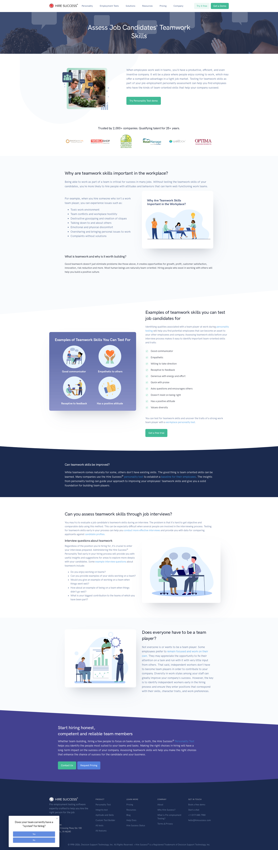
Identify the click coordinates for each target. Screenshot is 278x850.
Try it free (202, 5)
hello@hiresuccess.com (199, 820)
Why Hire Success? (166, 810)
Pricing (163, 5)
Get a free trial (156, 432)
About (160, 804)
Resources (147, 5)
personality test (133, 476)
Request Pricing (88, 765)
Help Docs (131, 820)
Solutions (130, 5)
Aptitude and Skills (105, 815)
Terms (160, 823)
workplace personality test (180, 422)
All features (101, 830)
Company (178, 5)
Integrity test (102, 810)
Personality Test (184, 741)
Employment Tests (109, 5)
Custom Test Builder (105, 820)
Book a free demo (196, 804)
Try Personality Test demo (143, 100)
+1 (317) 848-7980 (196, 815)
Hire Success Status (135, 825)
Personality (87, 5)
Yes (34, 834)
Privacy (169, 823)
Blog (128, 815)
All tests (99, 825)
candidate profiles (95, 534)
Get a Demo (219, 5)
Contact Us (67, 765)
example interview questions (110, 561)
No (34, 840)
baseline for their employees (178, 476)
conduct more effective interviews (142, 530)
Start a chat (193, 810)
